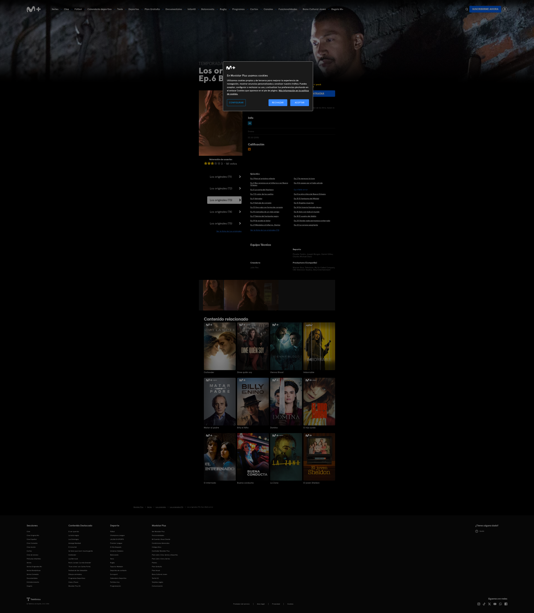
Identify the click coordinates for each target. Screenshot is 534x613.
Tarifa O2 (155, 578)
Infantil (192, 9)
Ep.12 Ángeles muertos (304, 203)
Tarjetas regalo (157, 582)
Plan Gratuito (152, 9)
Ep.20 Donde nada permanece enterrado (312, 221)
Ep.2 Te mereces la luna (304, 178)
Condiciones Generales (160, 543)
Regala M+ (337, 9)
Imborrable (308, 372)
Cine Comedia (32, 543)
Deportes (133, 9)
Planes (154, 563)
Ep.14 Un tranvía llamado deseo (307, 207)
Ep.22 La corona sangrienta (306, 225)
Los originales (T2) (221, 188)
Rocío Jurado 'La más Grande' (79, 563)
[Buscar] (467, 9)
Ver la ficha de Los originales (229, 231)
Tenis (120, 9)
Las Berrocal (73, 559)
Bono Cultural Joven (314, 9)
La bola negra (73, 535)
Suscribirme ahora (485, 9)
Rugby (223, 9)
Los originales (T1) (221, 176)
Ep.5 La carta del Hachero (262, 190)
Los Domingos (73, 539)
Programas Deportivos (76, 578)
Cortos (254, 9)
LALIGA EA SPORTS (117, 539)
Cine (66, 9)
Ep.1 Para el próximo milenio (262, 178)
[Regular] (212, 163)
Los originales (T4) (221, 211)
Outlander (209, 372)
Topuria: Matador (116, 567)
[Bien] (215, 163)
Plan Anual (156, 570)
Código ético (156, 547)
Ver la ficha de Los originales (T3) (264, 230)
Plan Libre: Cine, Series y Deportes (165, 555)
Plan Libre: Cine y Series (161, 559)
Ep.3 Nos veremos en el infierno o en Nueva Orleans (269, 184)
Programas (238, 9)
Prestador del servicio (241, 604)
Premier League (116, 543)
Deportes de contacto (118, 570)
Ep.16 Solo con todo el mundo (306, 212)
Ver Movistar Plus (158, 531)
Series (55, 9)
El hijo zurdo (309, 427)
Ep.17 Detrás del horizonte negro (264, 216)
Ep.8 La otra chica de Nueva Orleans (310, 194)
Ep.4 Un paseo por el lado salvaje (308, 183)
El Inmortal (72, 547)
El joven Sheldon (311, 483)
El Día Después (115, 547)
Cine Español (32, 539)
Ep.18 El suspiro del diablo (305, 216)
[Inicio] (34, 9)
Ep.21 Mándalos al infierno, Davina (265, 225)
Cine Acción (31, 547)
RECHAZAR (278, 102)
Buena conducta (245, 483)
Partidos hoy (114, 582)
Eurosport (114, 574)
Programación (115, 586)
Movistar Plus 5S (74, 586)
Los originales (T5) (221, 223)
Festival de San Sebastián (77, 570)
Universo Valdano (116, 551)
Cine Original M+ (33, 535)
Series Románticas (33, 570)
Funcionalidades (288, 9)
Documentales (173, 9)
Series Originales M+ (34, 567)
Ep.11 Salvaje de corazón (260, 203)
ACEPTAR (300, 102)
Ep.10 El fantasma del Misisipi (306, 198)
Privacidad (276, 604)
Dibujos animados (75, 574)
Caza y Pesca (73, 582)
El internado (210, 483)
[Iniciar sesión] (505, 9)
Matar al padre (211, 427)
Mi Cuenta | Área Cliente (161, 539)
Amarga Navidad (74, 543)
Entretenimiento (33, 582)
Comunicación (157, 586)
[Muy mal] (205, 163)
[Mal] (209, 163)
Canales (268, 9)
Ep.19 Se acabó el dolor (260, 221)
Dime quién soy (244, 372)
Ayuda (481, 531)
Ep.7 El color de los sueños (261, 194)
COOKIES (290, 604)
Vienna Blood (276, 372)
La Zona (274, 483)
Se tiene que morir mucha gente (80, 551)
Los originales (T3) (221, 200)
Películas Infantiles (34, 559)
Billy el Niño (243, 427)
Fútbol (78, 9)
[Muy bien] (219, 163)
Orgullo (29, 586)
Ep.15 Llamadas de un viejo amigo (264, 212)
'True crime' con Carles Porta (79, 567)
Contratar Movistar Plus (161, 551)
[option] (213, 295)
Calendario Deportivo (118, 578)
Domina (274, 427)
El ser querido (73, 531)
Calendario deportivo (99, 9)
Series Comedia (33, 574)
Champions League (117, 535)
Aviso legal (261, 604)
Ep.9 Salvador (256, 198)
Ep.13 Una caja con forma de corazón (266, 207)
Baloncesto (207, 9)
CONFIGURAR (236, 102)
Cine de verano (32, 555)
